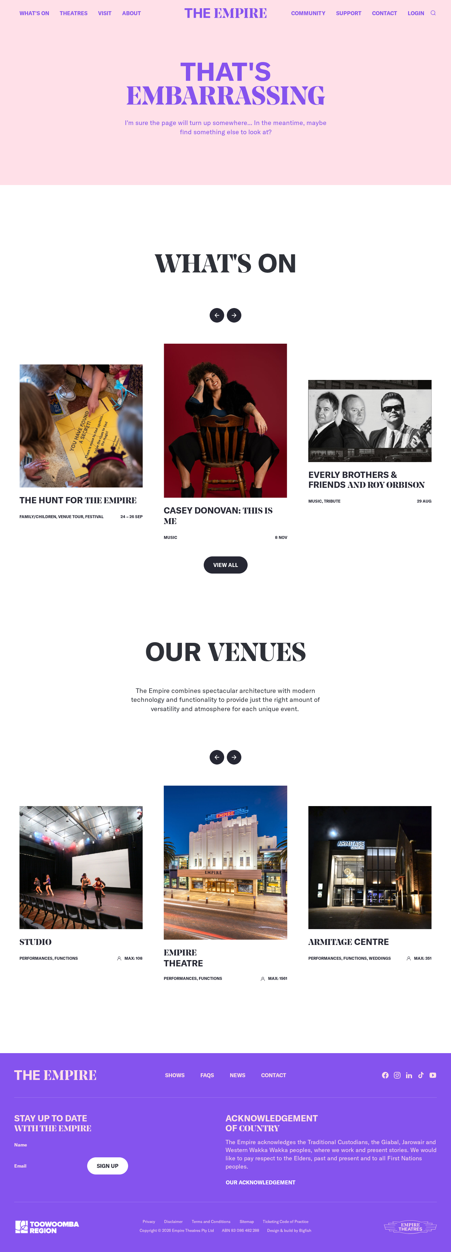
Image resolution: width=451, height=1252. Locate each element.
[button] (217, 315)
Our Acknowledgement (260, 1182)
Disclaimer (173, 1221)
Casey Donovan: (218, 515)
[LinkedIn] (409, 1075)
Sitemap (247, 1221)
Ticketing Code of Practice (285, 1221)
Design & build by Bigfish (289, 1230)
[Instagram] (397, 1075)
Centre (348, 941)
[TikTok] (421, 1075)
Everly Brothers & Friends (366, 479)
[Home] (225, 13)
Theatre (183, 959)
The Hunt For (78, 500)
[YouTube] (433, 1075)
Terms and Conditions (211, 1221)
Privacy (149, 1221)
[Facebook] (385, 1075)
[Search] (433, 13)
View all (225, 565)
